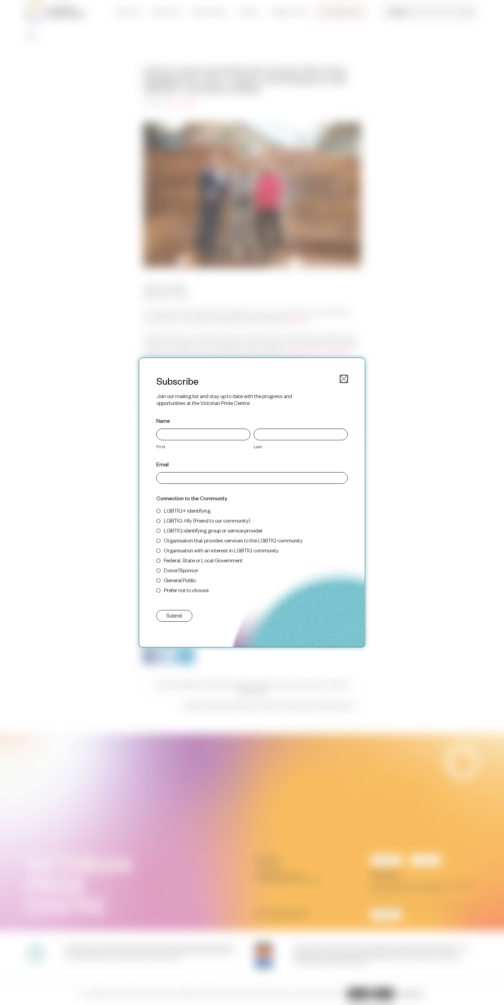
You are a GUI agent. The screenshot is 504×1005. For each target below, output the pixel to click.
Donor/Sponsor (181, 570)
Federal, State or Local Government (203, 560)
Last (258, 446)
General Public (180, 580)
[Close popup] (344, 379)
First (160, 446)
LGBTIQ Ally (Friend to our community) (207, 520)
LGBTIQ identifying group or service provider (213, 530)
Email (162, 464)
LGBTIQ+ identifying (187, 510)
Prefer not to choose (186, 590)
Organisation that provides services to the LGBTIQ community (233, 540)
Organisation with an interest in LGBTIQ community (221, 550)
